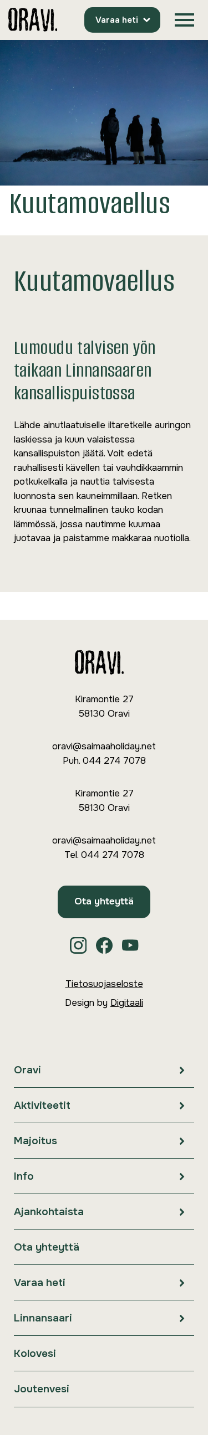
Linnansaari (43, 1318)
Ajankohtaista (49, 1211)
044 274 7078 (114, 761)
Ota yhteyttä (104, 901)
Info (24, 1176)
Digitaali (126, 1003)
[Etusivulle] (32, 20)
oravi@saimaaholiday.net (104, 746)
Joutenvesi (41, 1389)
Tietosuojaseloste (104, 984)
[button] (184, 20)
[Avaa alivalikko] (182, 1069)
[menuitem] (104, 1070)
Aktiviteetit (42, 1105)
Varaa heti (116, 19)
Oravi (27, 1070)
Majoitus (35, 1141)
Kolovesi (35, 1353)
